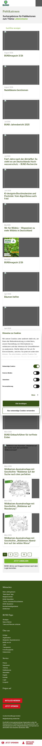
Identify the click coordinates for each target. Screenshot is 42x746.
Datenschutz (7, 652)
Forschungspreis (8, 649)
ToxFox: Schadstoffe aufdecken (13, 601)
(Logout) (5, 682)
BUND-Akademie (8, 604)
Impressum (6, 665)
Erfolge (5, 635)
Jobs (4, 645)
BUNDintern (6, 609)
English (5, 675)
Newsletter (6, 672)
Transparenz (7, 647)
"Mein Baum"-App (8, 594)
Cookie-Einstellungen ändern (11, 716)
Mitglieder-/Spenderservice (11, 640)
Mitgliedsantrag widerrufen (11, 718)
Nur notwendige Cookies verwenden (21, 410)
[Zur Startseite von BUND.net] (6, 3)
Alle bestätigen (21, 403)
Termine (5, 668)
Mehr (33, 395)
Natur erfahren (7, 622)
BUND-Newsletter (8, 599)
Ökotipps (6, 619)
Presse (5, 663)
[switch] (36, 373)
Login (4, 680)
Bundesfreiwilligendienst (10, 606)
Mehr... (28, 727)
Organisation (7, 637)
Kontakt (5, 677)
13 (24, 554)
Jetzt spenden (11, 743)
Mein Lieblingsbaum (9, 592)
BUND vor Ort (7, 642)
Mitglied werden (30, 743)
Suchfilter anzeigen (13, 28)
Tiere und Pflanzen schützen (11, 624)
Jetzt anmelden (21, 561)
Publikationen (7, 670)
